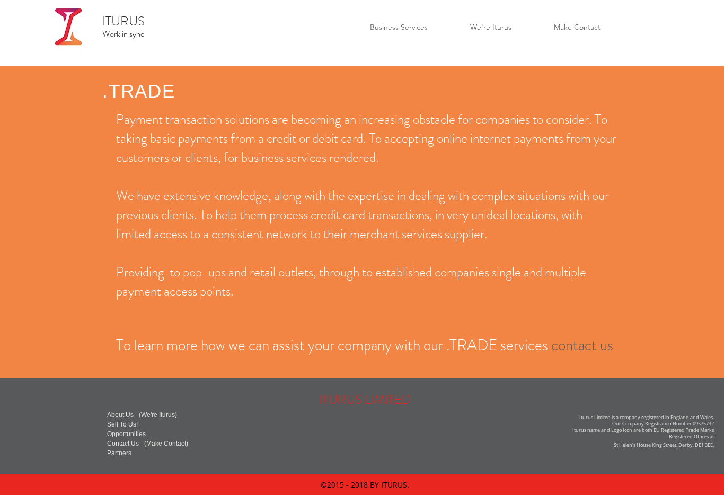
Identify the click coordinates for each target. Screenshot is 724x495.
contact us (582, 345)
